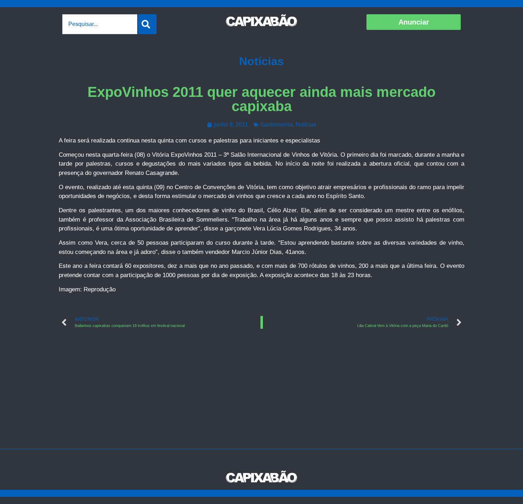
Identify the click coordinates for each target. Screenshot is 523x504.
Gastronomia (276, 124)
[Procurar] (147, 24)
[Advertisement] (261, 395)
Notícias (261, 61)
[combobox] (99, 24)
